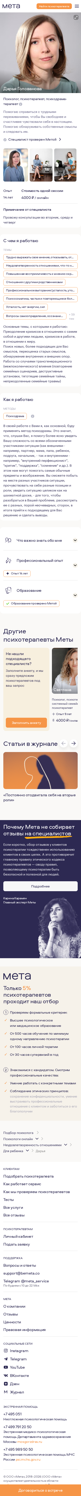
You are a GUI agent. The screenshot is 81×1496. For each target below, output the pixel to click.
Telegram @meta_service (26, 1281)
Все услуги (13, 1207)
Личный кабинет (18, 1236)
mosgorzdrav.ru (29, 1441)
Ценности (12, 1322)
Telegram (18, 1359)
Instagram (19, 1350)
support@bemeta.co (21, 1273)
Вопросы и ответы (19, 1265)
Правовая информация (24, 1329)
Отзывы (10, 1314)
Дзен (14, 1383)
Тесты (8, 1199)
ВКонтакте (19, 1375)
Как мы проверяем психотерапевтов (36, 1191)
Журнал (17, 1392)
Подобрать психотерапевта (28, 1176)
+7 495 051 (12, 1414)
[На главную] (11, 6)
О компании (14, 1306)
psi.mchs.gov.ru (28, 1459)
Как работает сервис (22, 1183)
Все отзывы (14, 1215)
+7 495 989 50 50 (18, 1449)
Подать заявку (16, 1244)
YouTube (17, 1367)
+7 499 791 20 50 (17, 1426)
